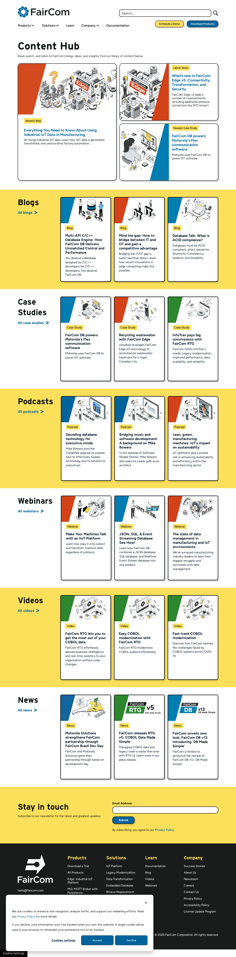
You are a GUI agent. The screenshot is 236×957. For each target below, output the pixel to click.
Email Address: (122, 803)
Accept (97, 940)
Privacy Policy (26, 916)
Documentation (117, 25)
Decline (131, 940)
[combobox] (165, 13)
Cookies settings (63, 940)
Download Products (202, 23)
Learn (70, 25)
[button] (24, 25)
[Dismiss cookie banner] (146, 903)
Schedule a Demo (169, 23)
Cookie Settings (13, 953)
